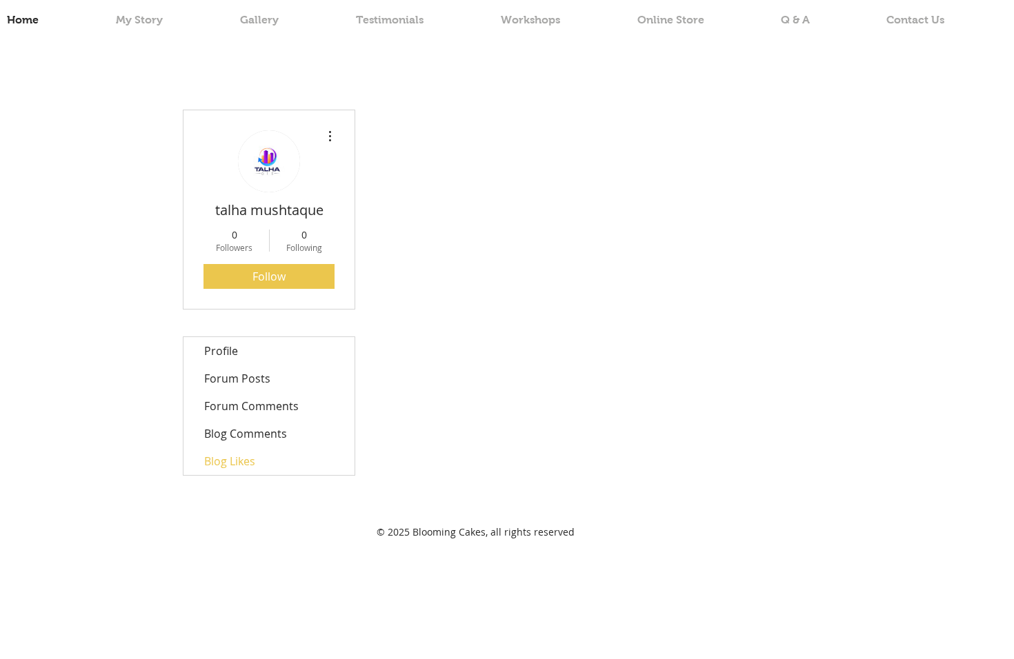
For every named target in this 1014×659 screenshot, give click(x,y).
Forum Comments (251, 406)
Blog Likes (229, 461)
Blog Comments (245, 433)
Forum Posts (237, 378)
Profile (221, 350)
